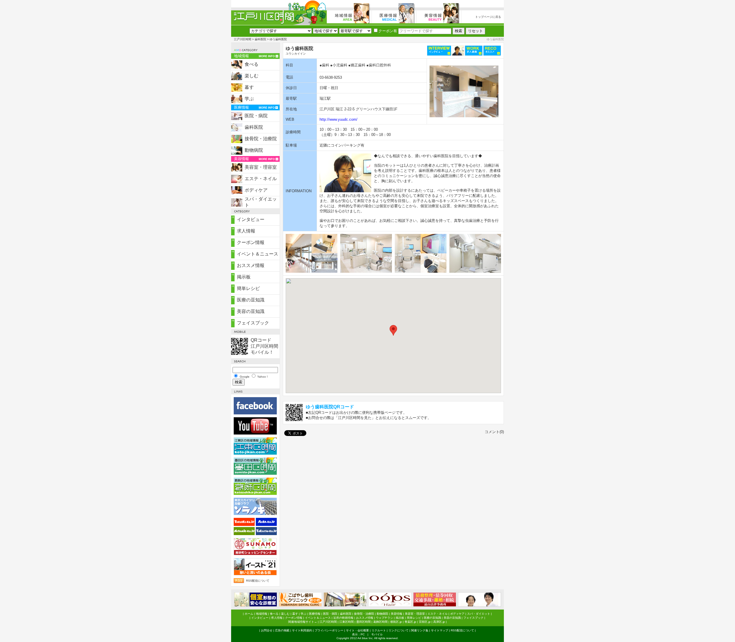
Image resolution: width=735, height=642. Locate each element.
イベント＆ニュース (257, 253)
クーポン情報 (250, 242)
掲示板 (244, 276)
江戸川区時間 (242, 39)
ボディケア (256, 190)
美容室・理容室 (261, 167)
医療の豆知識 (250, 299)
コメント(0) (494, 432)
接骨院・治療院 (261, 138)
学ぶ (249, 98)
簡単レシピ (248, 288)
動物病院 (254, 150)
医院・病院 (256, 115)
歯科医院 (260, 39)
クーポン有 (387, 31)
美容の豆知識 (250, 311)
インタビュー (250, 219)
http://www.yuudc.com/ (338, 119)
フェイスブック (253, 322)
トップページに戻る (488, 16)
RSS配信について (257, 580)
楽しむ (251, 75)
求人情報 (246, 230)
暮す (249, 87)
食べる (251, 64)
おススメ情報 (250, 265)
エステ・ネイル (261, 178)
